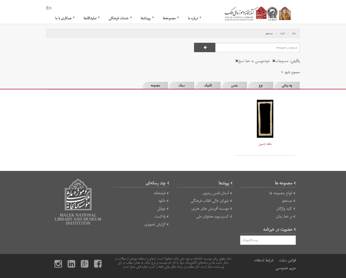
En (48, 8)
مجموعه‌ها (171, 18)
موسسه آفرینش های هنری (210, 208)
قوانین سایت (287, 260)
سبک (182, 85)
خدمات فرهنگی (120, 18)
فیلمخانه (159, 193)
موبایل (161, 208)
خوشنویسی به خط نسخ (254, 60)
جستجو (269, 33)
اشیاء (282, 33)
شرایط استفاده (264, 260)
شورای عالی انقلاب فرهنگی (210, 200)
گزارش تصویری (154, 224)
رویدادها (147, 18)
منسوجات (281, 60)
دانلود (161, 200)
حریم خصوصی (286, 268)
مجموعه (155, 85)
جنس (234, 85)
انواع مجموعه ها (280, 193)
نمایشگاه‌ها (92, 18)
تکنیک (208, 85)
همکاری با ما (65, 18)
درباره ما (194, 18)
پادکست (160, 216)
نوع (261, 85)
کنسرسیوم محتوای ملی (212, 216)
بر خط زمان (284, 216)
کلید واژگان (284, 208)
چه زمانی (287, 85)
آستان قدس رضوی (215, 193)
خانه (294, 33)
